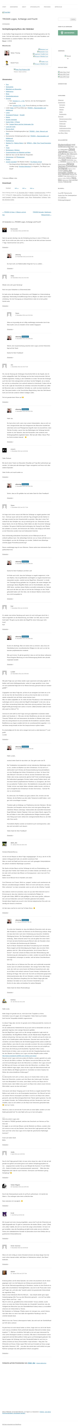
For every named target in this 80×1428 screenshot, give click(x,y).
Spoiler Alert (61, 195)
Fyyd (59, 193)
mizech (13, 449)
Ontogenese (9, 157)
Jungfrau (14, 197)
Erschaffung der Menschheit (30, 195)
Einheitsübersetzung (12, 96)
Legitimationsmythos (65, 128)
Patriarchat (67, 182)
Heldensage (62, 126)
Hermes (61, 166)
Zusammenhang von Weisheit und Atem (18, 152)
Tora (7, 84)
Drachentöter (69, 160)
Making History (18, 143)
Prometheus (71, 166)
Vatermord (63, 155)
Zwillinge (68, 178)
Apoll (63, 160)
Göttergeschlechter (66, 147)
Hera (68, 157)
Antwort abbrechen (41, 1363)
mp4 (24, 188)
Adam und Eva (17, 195)
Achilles (64, 178)
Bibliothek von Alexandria (13, 89)
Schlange (44, 197)
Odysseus (65, 174)
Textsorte (60, 116)
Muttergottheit (37, 197)
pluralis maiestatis (11, 119)
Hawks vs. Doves (72, 168)
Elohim (8, 117)
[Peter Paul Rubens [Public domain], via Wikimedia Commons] (22, 69)
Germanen (62, 105)
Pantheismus (10, 140)
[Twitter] (43, 61)
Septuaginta (9, 87)
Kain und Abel (73, 180)
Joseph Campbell (11, 162)
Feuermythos (63, 121)
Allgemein (61, 100)
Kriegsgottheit (70, 161)
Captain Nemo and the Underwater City (21, 124)
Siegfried (74, 158)
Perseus (69, 156)
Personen (47, 7)
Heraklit (22, 115)
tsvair (12, 1213)
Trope (7, 147)
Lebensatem (20, 197)
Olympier (62, 158)
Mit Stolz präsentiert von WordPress (11, 1424)
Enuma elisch (10, 129)
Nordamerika (62, 114)
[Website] (43, 49)
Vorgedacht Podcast (12, 115)
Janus (73, 155)
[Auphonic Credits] (40, 54)
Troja (64, 176)
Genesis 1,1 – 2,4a (18, 101)
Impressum (58, 7)
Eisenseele (14, 229)
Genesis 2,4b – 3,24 (19, 105)
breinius (13, 1000)
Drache (72, 174)
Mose (7, 94)
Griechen (61, 107)
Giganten (60, 182)
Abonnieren (14, 7)
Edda (11, 108)
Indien (61, 112)
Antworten (5, 247)
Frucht (41, 195)
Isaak (75, 172)
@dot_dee (31, 1363)
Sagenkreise (61, 102)
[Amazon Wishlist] (40, 56)
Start (4, 7)
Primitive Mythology (25, 166)
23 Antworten (6, 24)
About (24, 7)
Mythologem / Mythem (13, 150)
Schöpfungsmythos (39, 192)
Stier (74, 161)
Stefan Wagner (15, 1185)
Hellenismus (9, 91)
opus (32, 188)
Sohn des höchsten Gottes (65, 171)
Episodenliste (35, 7)
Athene (70, 163)
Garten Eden (10, 122)
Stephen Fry (9, 143)
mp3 (17, 188)
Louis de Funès (10, 126)
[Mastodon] (42, 52)
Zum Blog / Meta (63, 133)
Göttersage (62, 123)
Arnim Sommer (15, 1246)
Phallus (8, 159)
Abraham (71, 152)
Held (73, 145)
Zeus (71, 149)
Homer (59, 160)
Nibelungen (65, 180)
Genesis (8, 98)
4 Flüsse (17, 122)
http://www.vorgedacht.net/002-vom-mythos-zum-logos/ (19, 1056)
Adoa (12, 276)
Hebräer (31, 192)
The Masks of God (36, 162)
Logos (8, 112)
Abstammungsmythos (65, 119)
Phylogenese (21, 157)
